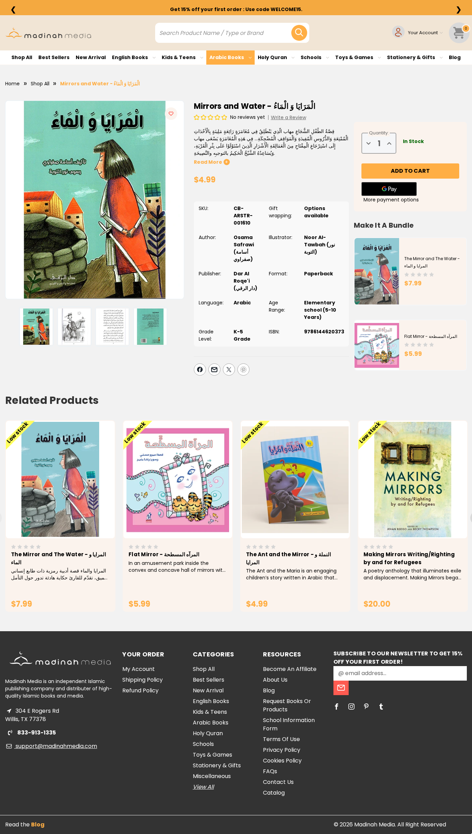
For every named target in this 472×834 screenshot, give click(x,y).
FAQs (270, 771)
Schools (311, 57)
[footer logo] (60, 659)
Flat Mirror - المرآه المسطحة (430, 336)
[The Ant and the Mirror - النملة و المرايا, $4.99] (295, 479)
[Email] (214, 369)
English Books (130, 57)
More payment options (391, 199)
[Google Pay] (389, 189)
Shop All (21, 57)
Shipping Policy (142, 680)
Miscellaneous (212, 776)
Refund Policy (140, 690)
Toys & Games (354, 57)
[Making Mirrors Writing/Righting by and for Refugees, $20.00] (412, 479)
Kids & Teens (179, 57)
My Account (138, 669)
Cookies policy (282, 761)
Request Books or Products (287, 705)
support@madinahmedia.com (55, 746)
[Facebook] (200, 369)
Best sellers (53, 57)
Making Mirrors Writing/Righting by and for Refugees (409, 558)
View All (203, 787)
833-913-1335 (36, 733)
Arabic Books (227, 57)
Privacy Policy (281, 750)
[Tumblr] (381, 706)
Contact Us (278, 782)
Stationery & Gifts (411, 57)
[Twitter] (229, 369)
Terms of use (281, 739)
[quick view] (50, 491)
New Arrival (91, 57)
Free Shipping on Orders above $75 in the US (236, 9)
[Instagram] (351, 706)
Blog (455, 57)
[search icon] (299, 33)
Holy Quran (273, 57)
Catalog (274, 793)
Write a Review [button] (288, 117)
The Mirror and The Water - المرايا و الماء (58, 558)
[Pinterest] (243, 369)
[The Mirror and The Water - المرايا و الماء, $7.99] (60, 479)
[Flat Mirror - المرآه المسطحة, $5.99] (177, 479)
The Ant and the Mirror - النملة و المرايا (288, 558)
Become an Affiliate (290, 669)
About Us (275, 680)
